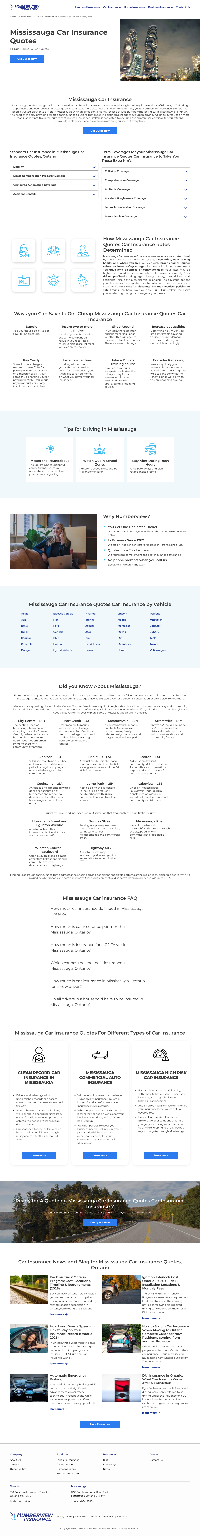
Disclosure (81, 1516)
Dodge (25, 650)
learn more (57, 1314)
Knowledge (109, 1464)
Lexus (89, 650)
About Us (15, 1459)
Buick (24, 631)
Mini (120, 638)
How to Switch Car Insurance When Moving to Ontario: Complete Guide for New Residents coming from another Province (165, 1333)
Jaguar (89, 625)
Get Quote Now (27, 58)
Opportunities (18, 1468)
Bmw (24, 625)
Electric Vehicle (63, 613)
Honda (57, 644)
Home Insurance (134, 7)
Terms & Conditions (102, 1516)
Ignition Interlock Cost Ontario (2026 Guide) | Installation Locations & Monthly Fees (161, 1282)
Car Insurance (112, 7)
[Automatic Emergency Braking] (29, 1388)
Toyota (154, 644)
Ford (56, 625)
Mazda (122, 619)
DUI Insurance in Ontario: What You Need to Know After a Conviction (162, 1379)
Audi (24, 619)
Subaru (154, 631)
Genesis (58, 631)
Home (13, 16)
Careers (14, 1464)
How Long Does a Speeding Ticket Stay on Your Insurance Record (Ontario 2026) (72, 1331)
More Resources (100, 1424)
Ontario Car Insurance (46, 16)
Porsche (155, 613)
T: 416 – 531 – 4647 (20, 1500)
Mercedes (124, 625)
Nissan (122, 650)
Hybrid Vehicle (62, 650)
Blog (105, 1459)
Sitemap (122, 1516)
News (106, 1468)
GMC (56, 638)
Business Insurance (160, 7)
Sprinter (155, 625)
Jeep (88, 631)
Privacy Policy (64, 1516)
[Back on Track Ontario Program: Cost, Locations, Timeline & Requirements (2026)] (29, 1289)
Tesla (153, 638)
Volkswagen (158, 650)
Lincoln (122, 613)
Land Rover (92, 644)
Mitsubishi (124, 644)
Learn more (39, 1155)
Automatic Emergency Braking (68, 1377)
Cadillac (26, 638)
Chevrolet (27, 644)
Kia (87, 638)
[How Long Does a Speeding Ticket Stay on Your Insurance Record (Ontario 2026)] (29, 1338)
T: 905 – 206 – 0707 (82, 1500)
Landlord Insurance (87, 7)
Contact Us (183, 7)
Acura (25, 613)
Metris (122, 631)
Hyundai (90, 613)
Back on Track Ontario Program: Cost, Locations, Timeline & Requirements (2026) (70, 1282)
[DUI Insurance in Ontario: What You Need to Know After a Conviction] (121, 1388)
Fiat (55, 619)
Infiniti (89, 619)
